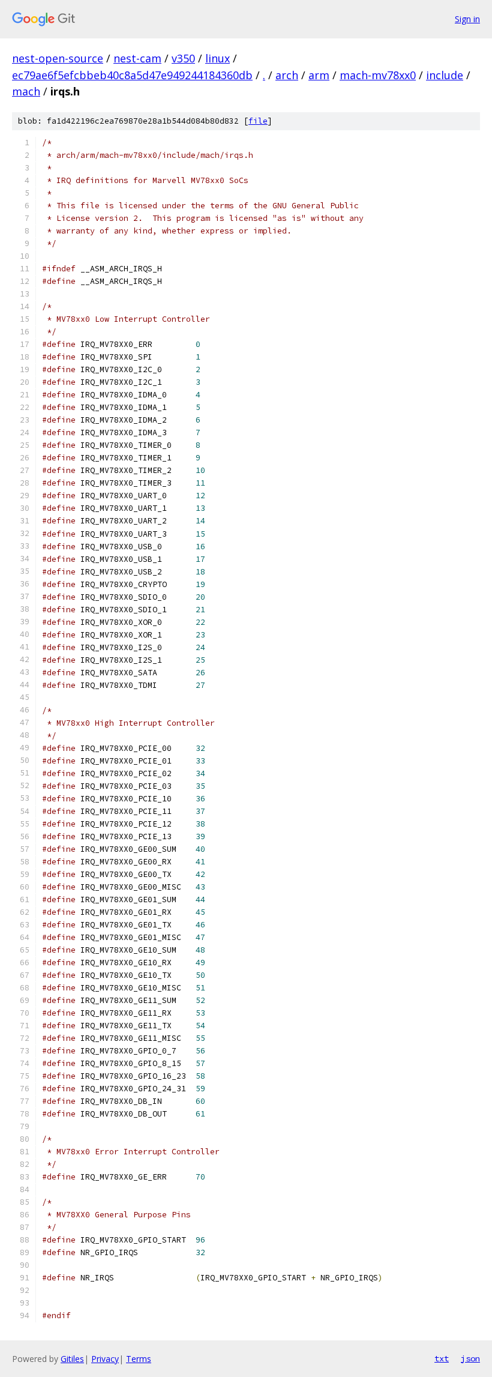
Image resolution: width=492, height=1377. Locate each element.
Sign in (467, 19)
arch (286, 75)
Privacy (105, 1358)
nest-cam (137, 58)
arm (318, 75)
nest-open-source (57, 58)
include (444, 75)
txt (441, 1358)
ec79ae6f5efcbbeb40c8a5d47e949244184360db (132, 75)
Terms (138, 1358)
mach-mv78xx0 (378, 75)
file (258, 121)
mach (26, 91)
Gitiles (72, 1358)
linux (217, 58)
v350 (183, 58)
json (470, 1358)
